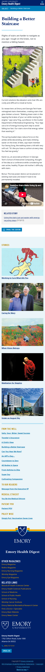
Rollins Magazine (9, 567)
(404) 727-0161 (9, 646)
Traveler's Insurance (10, 438)
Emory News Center (10, 615)
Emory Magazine (9, 564)
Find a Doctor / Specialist (12, 609)
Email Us (6, 650)
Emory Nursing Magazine (12, 571)
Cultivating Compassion (12, 479)
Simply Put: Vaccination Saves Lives (17, 518)
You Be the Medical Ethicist (13, 498)
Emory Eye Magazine (10, 577)
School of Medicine (9, 592)
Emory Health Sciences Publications (16, 589)
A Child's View (8, 442)
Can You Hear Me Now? (12, 451)
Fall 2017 (5, 8)
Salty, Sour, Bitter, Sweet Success (16, 433)
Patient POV (7, 508)
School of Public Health (11, 595)
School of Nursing (9, 599)
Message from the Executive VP (15, 489)
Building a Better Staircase (13, 447)
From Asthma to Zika (11, 470)
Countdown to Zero (10, 461)
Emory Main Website (10, 612)
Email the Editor (13, 229)
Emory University (27, 661)
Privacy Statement (23, 667)
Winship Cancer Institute (12, 602)
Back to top (22, 669)
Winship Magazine (9, 574)
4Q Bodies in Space (10, 465)
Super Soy (6, 474)
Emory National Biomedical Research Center (20, 605)
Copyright (39, 664)
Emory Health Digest (11, 3)
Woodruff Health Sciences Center (15, 585)
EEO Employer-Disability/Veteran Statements (18, 664)
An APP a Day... (8, 456)
